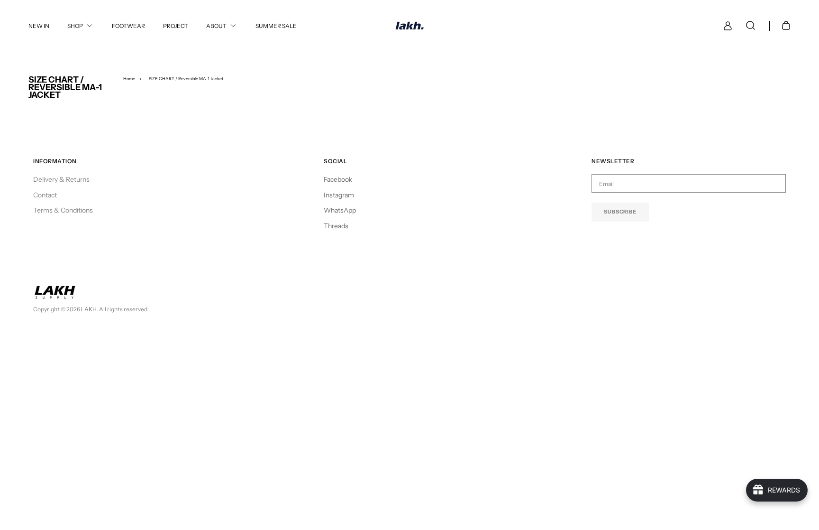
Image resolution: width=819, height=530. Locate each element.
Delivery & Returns (61, 179)
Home (129, 78)
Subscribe (620, 211)
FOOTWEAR (128, 25)
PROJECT (175, 25)
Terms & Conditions (63, 210)
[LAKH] (410, 25)
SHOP (75, 25)
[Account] (726, 25)
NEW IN (38, 25)
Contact (45, 195)
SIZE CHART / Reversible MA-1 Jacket (186, 78)
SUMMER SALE (276, 25)
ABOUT (216, 25)
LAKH (89, 309)
